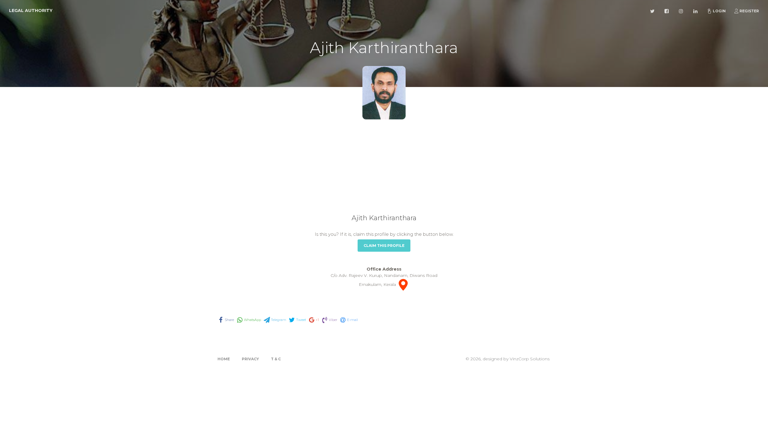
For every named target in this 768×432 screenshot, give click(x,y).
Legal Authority (30, 10)
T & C (276, 359)
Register (749, 11)
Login (719, 11)
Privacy (250, 359)
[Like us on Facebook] (667, 10)
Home (224, 359)
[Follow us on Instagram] (682, 10)
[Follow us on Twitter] (653, 10)
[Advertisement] (384, 169)
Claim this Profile (384, 245)
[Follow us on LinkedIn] (696, 10)
